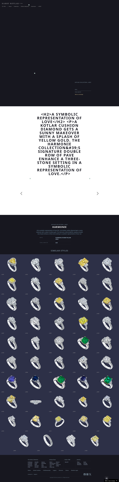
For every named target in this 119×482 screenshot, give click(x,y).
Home (10, 6)
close (116, 480)
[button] (21, 193)
